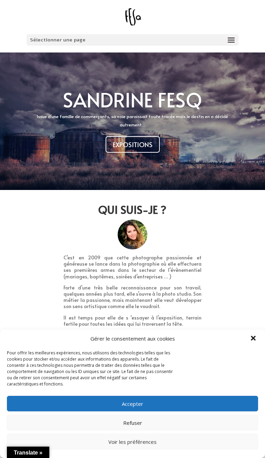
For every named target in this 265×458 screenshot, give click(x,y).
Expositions (133, 144)
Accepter (132, 403)
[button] (254, 339)
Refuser (132, 422)
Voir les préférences (132, 441)
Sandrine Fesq (132, 99)
